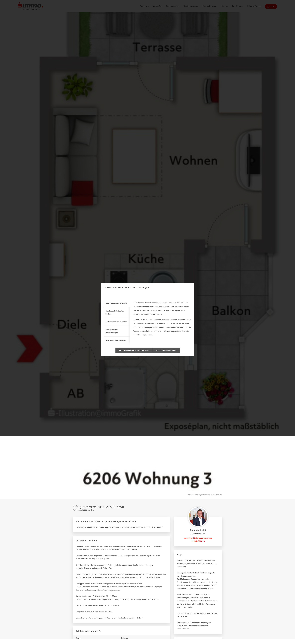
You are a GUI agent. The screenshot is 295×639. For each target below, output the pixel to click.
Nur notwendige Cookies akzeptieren (134, 350)
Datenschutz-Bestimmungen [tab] (116, 340)
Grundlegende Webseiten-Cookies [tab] (115, 312)
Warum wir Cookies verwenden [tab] (116, 303)
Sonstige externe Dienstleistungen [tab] (112, 331)
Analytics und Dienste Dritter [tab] (116, 322)
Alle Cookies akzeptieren (166, 350)
